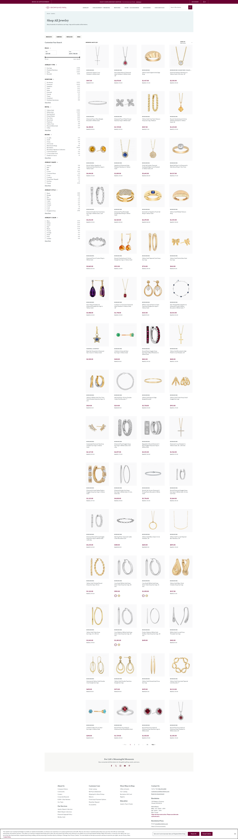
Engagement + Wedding (101, 7)
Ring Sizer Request (94, 802)
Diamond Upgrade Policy (65, 814)
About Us (61, 786)
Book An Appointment (40, 2)
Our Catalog (123, 791)
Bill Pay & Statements (95, 791)
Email (159, 824)
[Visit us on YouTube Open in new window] (125, 766)
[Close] (235, 834)
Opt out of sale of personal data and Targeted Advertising (169, 834)
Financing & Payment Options (97, 799)
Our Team (60, 802)
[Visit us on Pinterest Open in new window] (129, 766)
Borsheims (155, 798)
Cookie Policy (7, 837)
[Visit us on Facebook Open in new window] (111, 766)
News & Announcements (158, 826)
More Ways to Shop (127, 786)
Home (48, 13)
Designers (147, 7)
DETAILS (138, 2)
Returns (91, 797)
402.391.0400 (162, 789)
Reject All (193, 834)
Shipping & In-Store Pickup (96, 794)
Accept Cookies (206, 834)
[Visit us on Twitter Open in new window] (116, 766)
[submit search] (190, 7)
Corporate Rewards (63, 797)
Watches (117, 7)
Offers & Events (124, 789)
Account (195, 2)
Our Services (62, 806)
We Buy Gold (61, 817)
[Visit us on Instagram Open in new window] (120, 766)
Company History (63, 789)
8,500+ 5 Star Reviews (64, 799)
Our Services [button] (159, 7)
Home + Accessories (132, 7)
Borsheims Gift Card (126, 794)
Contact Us (155, 786)
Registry (122, 797)
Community (61, 791)
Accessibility (92, 804)
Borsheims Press (157, 821)
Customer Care (94, 786)
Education (124, 801)
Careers (60, 794)
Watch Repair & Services (65, 812)
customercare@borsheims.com (160, 791)
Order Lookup (93, 789)
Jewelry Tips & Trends (126, 804)
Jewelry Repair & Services (65, 809)
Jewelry (86, 7)
